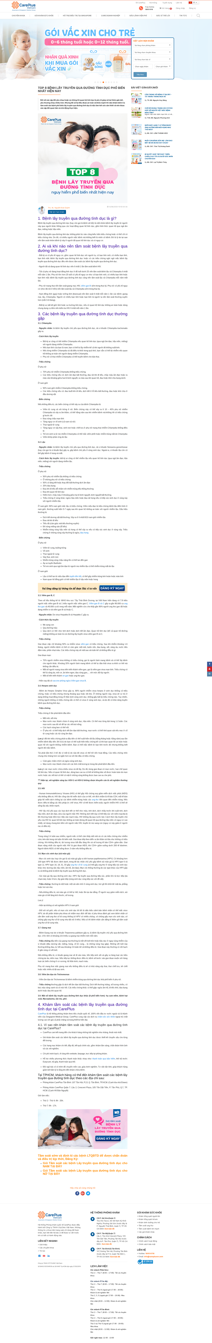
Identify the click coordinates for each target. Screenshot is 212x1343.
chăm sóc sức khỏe (106, 1017)
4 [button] (103, 82)
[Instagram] (209, 674)
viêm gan (85, 644)
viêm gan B (86, 286)
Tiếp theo (140, 74)
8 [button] (114, 82)
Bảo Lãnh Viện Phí (138, 16)
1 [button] (95, 82)
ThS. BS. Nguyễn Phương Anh (158, 118)
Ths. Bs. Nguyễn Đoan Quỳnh (59, 208)
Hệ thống (153, 3)
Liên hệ (179, 3)
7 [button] (111, 82)
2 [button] (98, 82)
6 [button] (108, 82)
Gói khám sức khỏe (44, 16)
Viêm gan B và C (96, 603)
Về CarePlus (140, 3)
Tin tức (183, 16)
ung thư (95, 800)
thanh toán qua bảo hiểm (104, 1059)
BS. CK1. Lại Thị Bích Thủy (157, 162)
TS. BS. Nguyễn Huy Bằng (157, 100)
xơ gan (65, 676)
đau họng (84, 533)
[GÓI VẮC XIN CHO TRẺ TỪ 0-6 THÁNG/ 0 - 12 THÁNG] (106, 49)
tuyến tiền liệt (75, 576)
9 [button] (117, 82)
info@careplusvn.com (153, 1256)
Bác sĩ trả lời (163, 16)
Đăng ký (192, 8)
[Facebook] (209, 664)
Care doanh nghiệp (110, 16)
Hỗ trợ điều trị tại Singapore (77, 16)
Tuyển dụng (167, 3)
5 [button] (106, 82)
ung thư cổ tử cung (79, 865)
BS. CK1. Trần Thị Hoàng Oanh (158, 146)
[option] (106, 49)
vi (194, 2)
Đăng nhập (180, 8)
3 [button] (100, 82)
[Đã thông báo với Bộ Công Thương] (145, 1261)
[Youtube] (209, 669)
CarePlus (42, 1014)
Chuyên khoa (18, 16)
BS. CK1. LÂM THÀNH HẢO (157, 133)
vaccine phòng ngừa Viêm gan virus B (69, 681)
